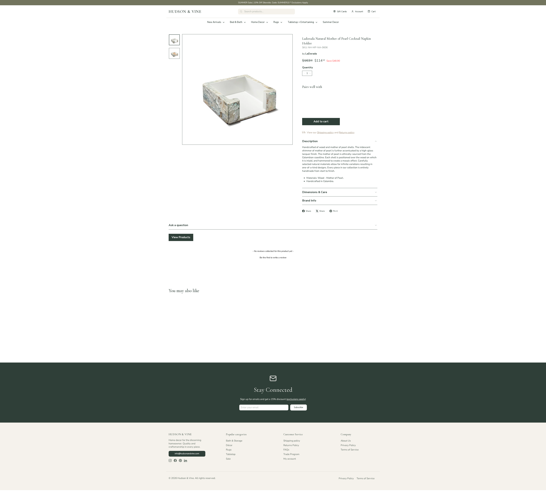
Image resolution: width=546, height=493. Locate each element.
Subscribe (298, 407)
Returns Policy (291, 445)
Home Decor (258, 22)
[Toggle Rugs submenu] (281, 22)
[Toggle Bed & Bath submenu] (244, 22)
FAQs (286, 449)
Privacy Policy (348, 445)
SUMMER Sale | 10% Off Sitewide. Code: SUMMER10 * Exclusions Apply (273, 2)
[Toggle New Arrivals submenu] (223, 22)
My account (289, 458)
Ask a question (178, 225)
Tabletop (230, 454)
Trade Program (291, 454)
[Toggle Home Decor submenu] (267, 22)
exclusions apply (296, 399)
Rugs (276, 22)
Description (310, 141)
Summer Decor (331, 22)
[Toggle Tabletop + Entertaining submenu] (316, 22)
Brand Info (309, 200)
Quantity (307, 67)
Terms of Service (350, 449)
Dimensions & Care (314, 192)
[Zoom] (237, 89)
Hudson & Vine (185, 11)
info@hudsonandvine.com (187, 453)
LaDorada (311, 53)
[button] (273, 257)
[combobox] (266, 11)
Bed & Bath (236, 22)
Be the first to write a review (273, 257)
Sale (228, 458)
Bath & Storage (234, 440)
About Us (346, 440)
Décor (229, 445)
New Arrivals (214, 22)
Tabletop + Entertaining (301, 22)
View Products (181, 237)
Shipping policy (291, 440)
